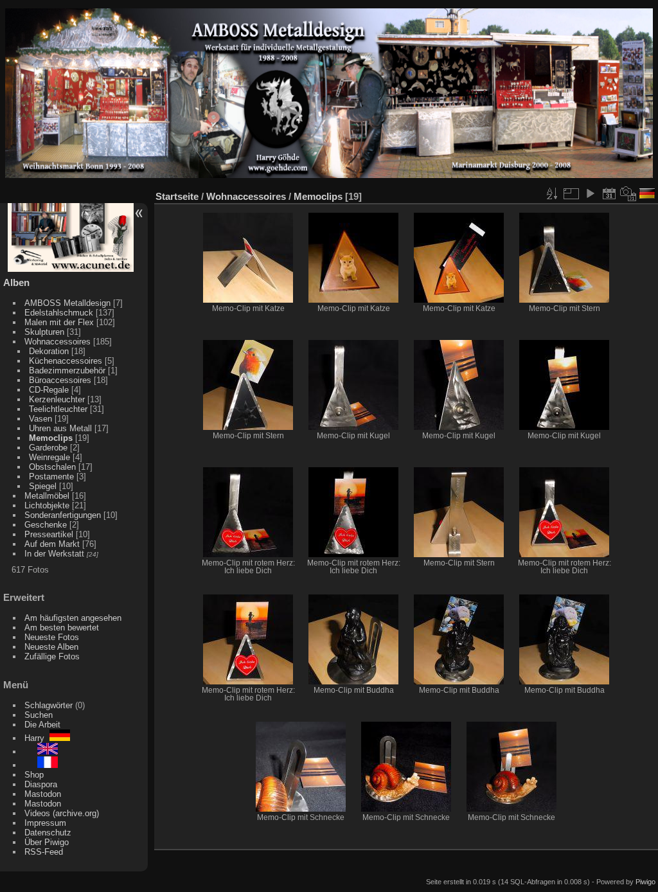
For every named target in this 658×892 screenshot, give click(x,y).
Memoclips (51, 438)
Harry (36, 738)
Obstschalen (52, 467)
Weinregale (49, 457)
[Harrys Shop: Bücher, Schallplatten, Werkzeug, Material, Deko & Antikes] (71, 269)
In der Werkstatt (54, 553)
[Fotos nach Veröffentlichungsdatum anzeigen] (609, 193)
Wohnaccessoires (57, 341)
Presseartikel (48, 534)
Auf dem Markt (52, 544)
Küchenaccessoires (65, 361)
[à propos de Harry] (41, 765)
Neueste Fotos (51, 637)
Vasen (40, 419)
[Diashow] (590, 193)
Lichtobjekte (46, 505)
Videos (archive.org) (61, 813)
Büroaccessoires (60, 380)
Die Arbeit (42, 724)
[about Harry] (41, 751)
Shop (34, 775)
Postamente (51, 476)
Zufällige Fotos (52, 656)
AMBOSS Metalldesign (67, 303)
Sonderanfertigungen (62, 515)
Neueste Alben (51, 647)
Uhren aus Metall (60, 428)
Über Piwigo (46, 842)
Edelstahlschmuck (58, 312)
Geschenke (45, 525)
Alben (16, 282)
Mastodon (42, 794)
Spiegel (43, 486)
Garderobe (48, 447)
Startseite (177, 196)
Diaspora (40, 784)
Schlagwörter (48, 705)
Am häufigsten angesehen (72, 618)
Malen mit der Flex (59, 322)
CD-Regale (49, 390)
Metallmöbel (46, 496)
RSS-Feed (43, 852)
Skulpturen (44, 332)
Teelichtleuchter (58, 409)
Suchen (38, 715)
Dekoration (49, 351)
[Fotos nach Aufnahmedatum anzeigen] (628, 193)
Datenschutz (47, 832)
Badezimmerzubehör (67, 370)
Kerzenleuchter (57, 399)
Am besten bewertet (61, 627)
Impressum (45, 823)
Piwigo (645, 882)
